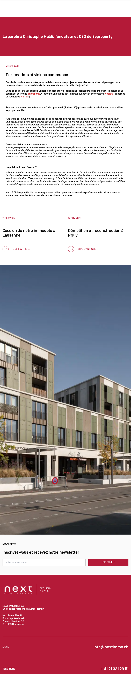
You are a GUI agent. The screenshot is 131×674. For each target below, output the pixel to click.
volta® (25, 96)
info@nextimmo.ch (110, 647)
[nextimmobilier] (28, 589)
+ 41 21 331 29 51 (114, 669)
